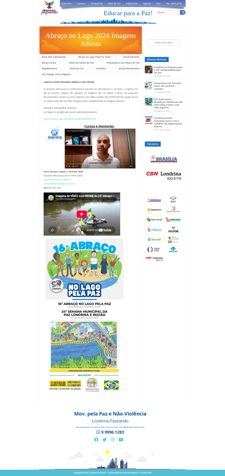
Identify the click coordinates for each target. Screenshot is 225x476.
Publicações (132, 3)
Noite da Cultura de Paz (81, 62)
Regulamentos (49, 68)
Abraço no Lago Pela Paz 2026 (94, 56)
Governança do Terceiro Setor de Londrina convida (167, 86)
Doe (158, 3)
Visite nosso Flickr (163, 42)
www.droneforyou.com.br (57, 179)
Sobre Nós (66, 3)
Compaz (81, 3)
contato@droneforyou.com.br (59, 183)
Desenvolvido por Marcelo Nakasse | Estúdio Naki (130, 472)
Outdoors (101, 68)
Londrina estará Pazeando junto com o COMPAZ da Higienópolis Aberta (168, 122)
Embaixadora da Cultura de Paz (123, 62)
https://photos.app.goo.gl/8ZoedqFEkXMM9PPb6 (70, 118)
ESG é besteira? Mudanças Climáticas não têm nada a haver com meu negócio (168, 103)
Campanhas (97, 3)
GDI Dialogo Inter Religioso (56, 74)
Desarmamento (131, 56)
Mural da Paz (76, 68)
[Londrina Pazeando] (49, 14)
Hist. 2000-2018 (173, 3)
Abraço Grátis (49, 62)
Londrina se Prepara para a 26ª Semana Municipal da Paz (168, 70)
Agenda (147, 3)
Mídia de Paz (114, 3)
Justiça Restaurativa (129, 68)
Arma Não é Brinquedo (54, 56)
